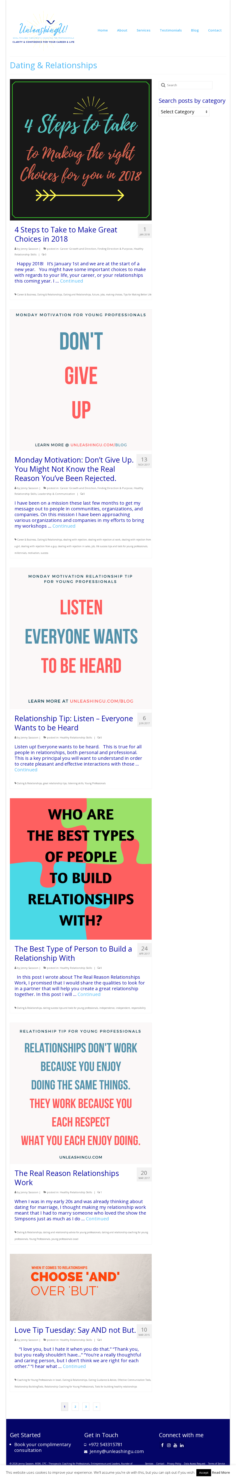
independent (123, 1008)
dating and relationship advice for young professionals (71, 1232)
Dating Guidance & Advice (102, 1380)
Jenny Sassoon (29, 248)
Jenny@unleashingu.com (116, 1451)
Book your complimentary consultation (42, 1447)
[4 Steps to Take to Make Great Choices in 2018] (81, 149)
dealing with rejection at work (104, 539)
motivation (33, 553)
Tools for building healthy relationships (116, 1386)
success (44, 553)
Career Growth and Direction (78, 248)
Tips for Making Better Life (137, 294)
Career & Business (26, 294)
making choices (114, 294)
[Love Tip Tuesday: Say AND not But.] (81, 1287)
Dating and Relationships (77, 294)
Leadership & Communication (56, 493)
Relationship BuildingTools (29, 1386)
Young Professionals (95, 783)
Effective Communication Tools (134, 1380)
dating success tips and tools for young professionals (70, 1008)
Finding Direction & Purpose (115, 248)
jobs (102, 294)
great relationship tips (55, 783)
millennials (21, 553)
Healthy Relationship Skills (76, 737)
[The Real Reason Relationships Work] (81, 1093)
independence (107, 1008)
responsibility (138, 1008)
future (95, 294)
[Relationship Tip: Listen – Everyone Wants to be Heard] (81, 638)
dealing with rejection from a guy (39, 546)
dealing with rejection (75, 539)
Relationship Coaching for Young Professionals (69, 1386)
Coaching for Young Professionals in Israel (39, 1380)
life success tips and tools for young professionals (121, 546)
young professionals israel (64, 1239)
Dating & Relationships (49, 294)
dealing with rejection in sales (74, 546)
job (93, 546)
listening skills (75, 783)
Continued (71, 281)
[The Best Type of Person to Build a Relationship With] (81, 868)
